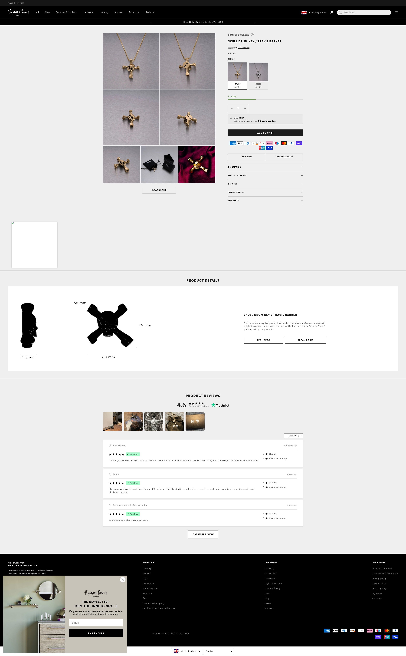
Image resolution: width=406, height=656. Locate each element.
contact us (148, 583)
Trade (10, 3)
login (145, 578)
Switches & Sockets (66, 12)
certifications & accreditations (159, 608)
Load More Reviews (203, 534)
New (47, 12)
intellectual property (153, 603)
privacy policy (379, 578)
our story (270, 568)
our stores (270, 573)
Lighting (104, 12)
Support (20, 3)
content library (273, 588)
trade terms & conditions (385, 573)
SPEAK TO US (305, 340)
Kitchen (119, 12)
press (268, 593)
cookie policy (379, 583)
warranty (376, 598)
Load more (159, 190)
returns (147, 573)
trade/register (150, 588)
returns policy (379, 588)
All (37, 12)
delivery (147, 568)
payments (377, 593)
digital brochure (273, 583)
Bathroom (134, 12)
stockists (147, 593)
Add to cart (265, 133)
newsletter (270, 578)
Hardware (88, 12)
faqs (145, 598)
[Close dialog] (123, 579)
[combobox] (187, 651)
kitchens (269, 608)
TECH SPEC (246, 156)
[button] (34, 245)
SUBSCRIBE (96, 632)
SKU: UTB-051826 (238, 35)
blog (267, 598)
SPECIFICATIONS (284, 156)
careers (269, 603)
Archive (150, 12)
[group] (112, 421)
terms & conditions (382, 568)
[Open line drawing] (86, 328)
